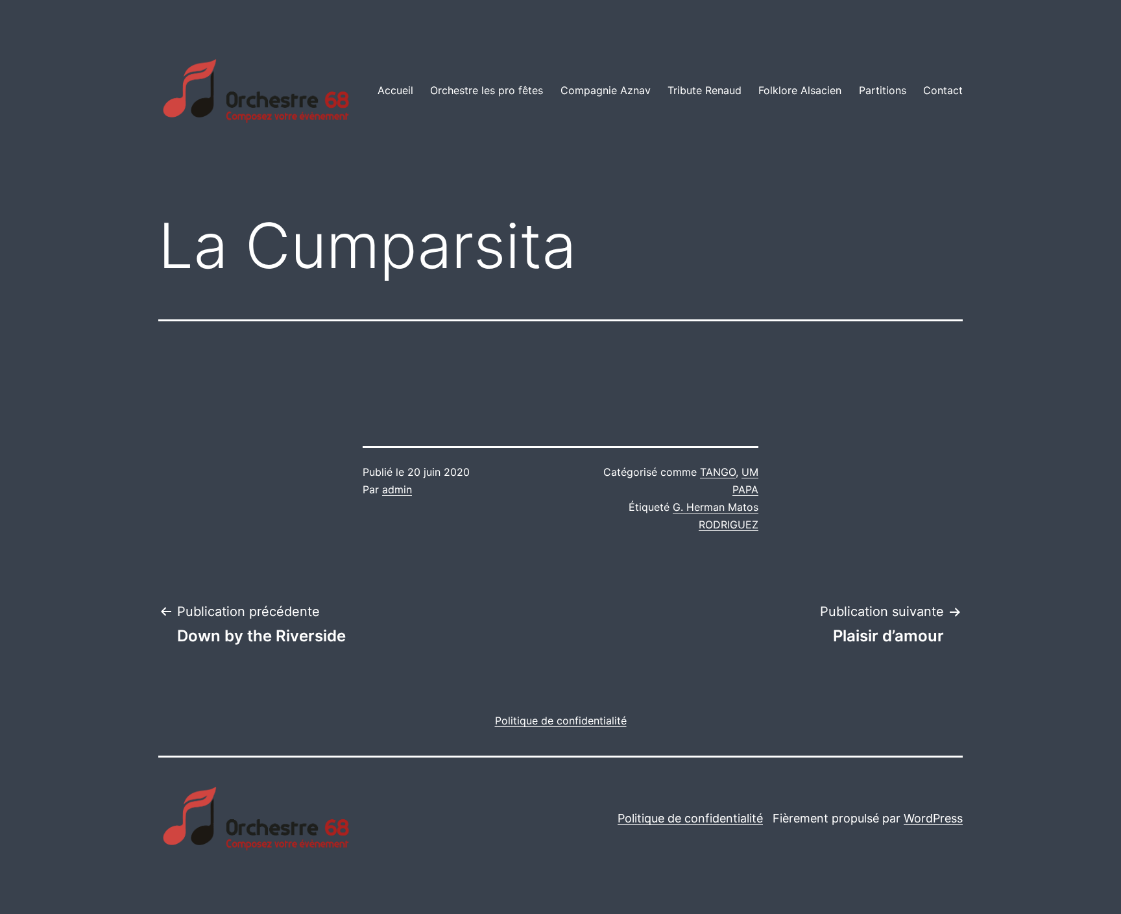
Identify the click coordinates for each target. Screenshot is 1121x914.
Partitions (882, 90)
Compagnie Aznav (605, 90)
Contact (943, 90)
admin (397, 489)
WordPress (933, 818)
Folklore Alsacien (799, 90)
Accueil (395, 90)
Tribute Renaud (704, 90)
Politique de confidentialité (690, 818)
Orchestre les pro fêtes (486, 90)
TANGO (718, 471)
